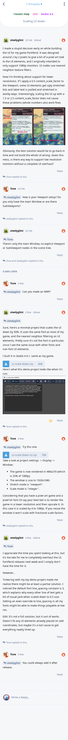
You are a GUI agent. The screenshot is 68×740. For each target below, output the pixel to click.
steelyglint (13, 197)
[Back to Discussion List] (3, 4)
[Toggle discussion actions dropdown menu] (64, 4)
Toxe (10, 239)
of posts (33, 4)
